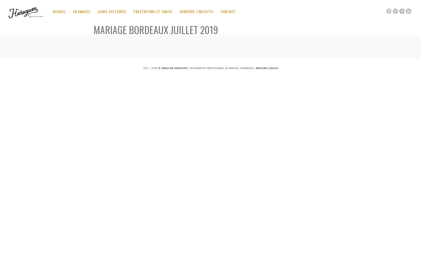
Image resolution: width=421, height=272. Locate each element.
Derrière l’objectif (196, 11)
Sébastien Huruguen (174, 68)
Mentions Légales (267, 68)
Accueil (59, 11)
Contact (228, 11)
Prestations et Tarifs (153, 11)
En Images (81, 11)
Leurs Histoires (112, 11)
